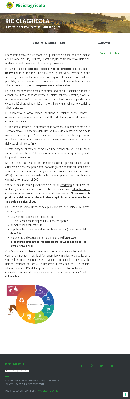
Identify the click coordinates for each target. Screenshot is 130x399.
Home (28, 20)
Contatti (118, 20)
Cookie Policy (23, 371)
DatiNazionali (104, 21)
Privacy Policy (11, 371)
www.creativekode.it (48, 390)
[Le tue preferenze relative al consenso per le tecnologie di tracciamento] (125, 394)
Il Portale (40, 20)
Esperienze (90, 20)
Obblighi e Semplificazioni (58, 21)
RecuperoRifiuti (75, 21)
